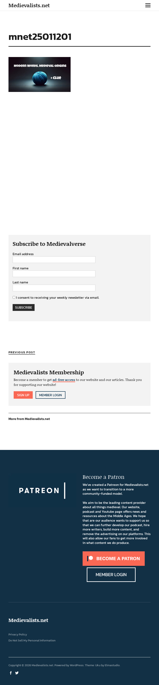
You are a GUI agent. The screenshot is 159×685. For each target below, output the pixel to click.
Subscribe (23, 307)
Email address (23, 254)
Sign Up (23, 394)
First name (21, 268)
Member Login (50, 394)
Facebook (11, 673)
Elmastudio (112, 665)
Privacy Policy (17, 634)
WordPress (77, 665)
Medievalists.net (29, 5)
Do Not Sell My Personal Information (31, 640)
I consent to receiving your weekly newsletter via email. (57, 297)
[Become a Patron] (114, 564)
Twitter (17, 673)
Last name (20, 282)
